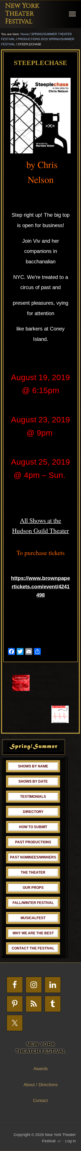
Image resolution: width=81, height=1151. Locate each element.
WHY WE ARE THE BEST (33, 933)
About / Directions (41, 1084)
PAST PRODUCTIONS (33, 842)
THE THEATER (33, 872)
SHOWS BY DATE (33, 781)
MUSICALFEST (33, 918)
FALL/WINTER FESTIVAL (33, 903)
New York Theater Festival (22, 13)
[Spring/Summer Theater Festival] (33, 749)
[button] (72, 14)
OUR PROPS (33, 887)
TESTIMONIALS (33, 796)
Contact (40, 1100)
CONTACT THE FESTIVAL (33, 948)
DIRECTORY (33, 812)
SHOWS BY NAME (33, 766)
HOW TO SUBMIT (33, 827)
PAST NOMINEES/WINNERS (33, 857)
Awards (40, 1068)
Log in (70, 1141)
